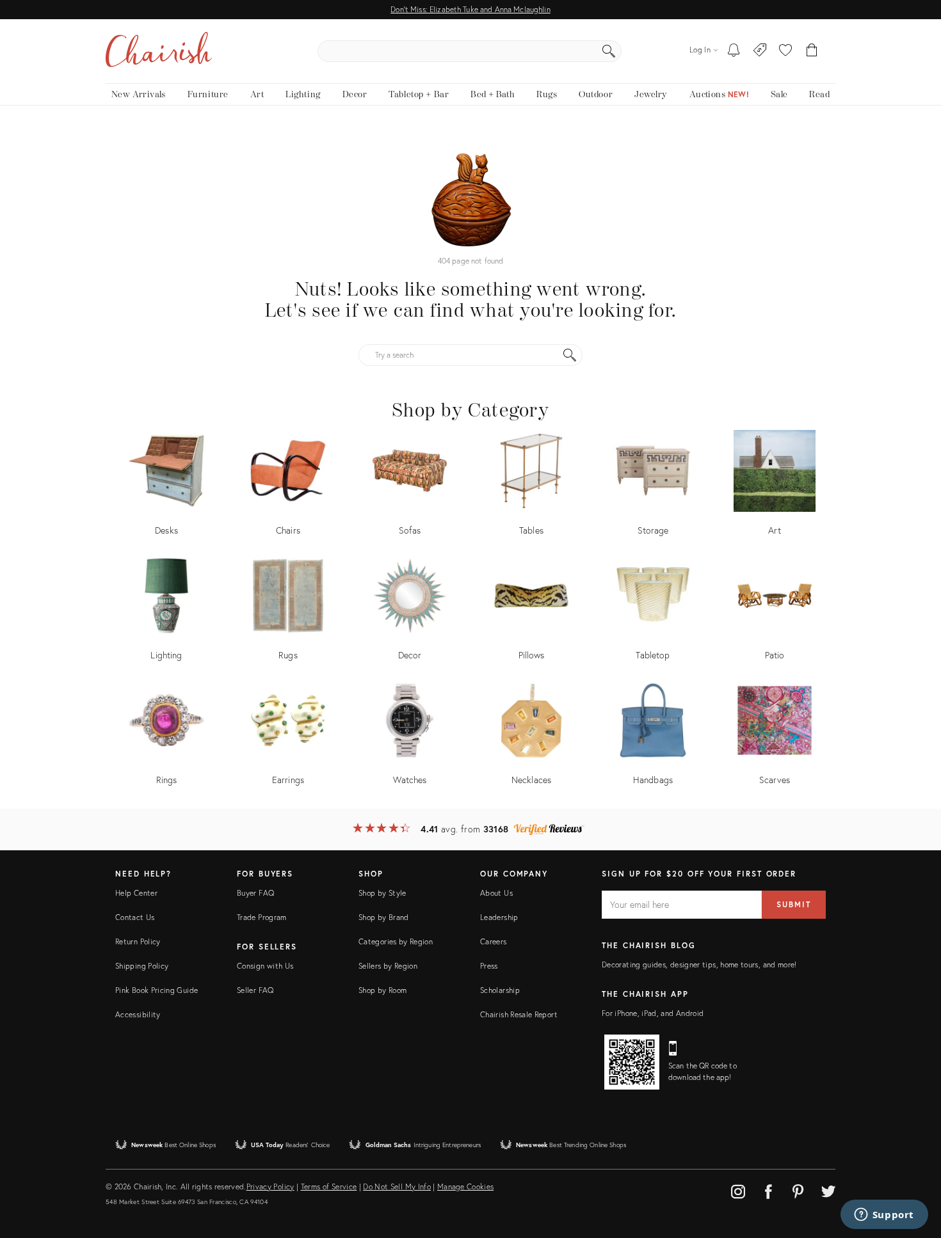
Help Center (136, 893)
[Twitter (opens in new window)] (828, 1189)
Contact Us (135, 917)
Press (489, 966)
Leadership (499, 917)
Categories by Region (395, 941)
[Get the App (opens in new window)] (632, 1062)
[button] (785, 51)
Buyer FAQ (255, 893)
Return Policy (138, 941)
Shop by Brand (383, 917)
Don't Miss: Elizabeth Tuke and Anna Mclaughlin (470, 9)
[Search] (609, 51)
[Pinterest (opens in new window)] (798, 1189)
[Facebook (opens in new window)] (768, 1189)
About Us (496, 893)
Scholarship (500, 990)
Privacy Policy (270, 1186)
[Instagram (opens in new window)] (738, 1189)
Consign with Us (265, 966)
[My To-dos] (734, 51)
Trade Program (262, 917)
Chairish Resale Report (519, 1014)
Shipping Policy (141, 966)
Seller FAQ (255, 990)
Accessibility (138, 1014)
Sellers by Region (387, 966)
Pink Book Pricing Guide (156, 990)
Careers (493, 941)
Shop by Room (382, 990)
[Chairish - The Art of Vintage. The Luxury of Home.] (159, 51)
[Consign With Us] (760, 51)
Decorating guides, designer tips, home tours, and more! (699, 964)
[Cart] (812, 51)
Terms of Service (329, 1186)
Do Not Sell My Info (397, 1186)
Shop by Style (382, 893)
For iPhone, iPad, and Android (653, 1013)
